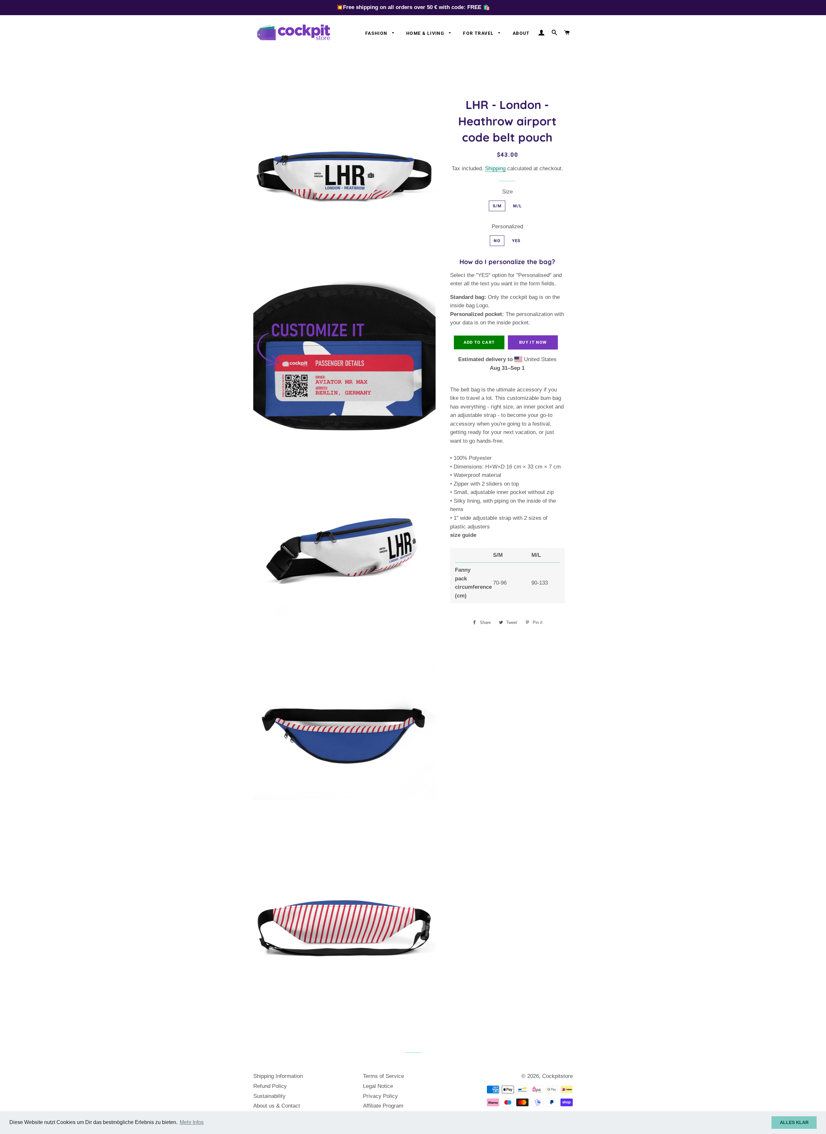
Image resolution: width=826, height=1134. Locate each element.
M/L (517, 205)
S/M (497, 205)
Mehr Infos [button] (192, 1122)
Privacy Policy (380, 1096)
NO (497, 240)
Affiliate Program (383, 1106)
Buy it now (533, 342)
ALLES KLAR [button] (794, 1122)
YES (516, 240)
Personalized (507, 226)
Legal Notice (378, 1086)
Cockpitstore (557, 1076)
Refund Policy (270, 1086)
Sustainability (269, 1096)
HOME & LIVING (426, 33)
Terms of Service (383, 1076)
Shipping (495, 168)
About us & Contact (276, 1106)
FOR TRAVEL (479, 33)
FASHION (377, 33)
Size (507, 192)
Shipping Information (278, 1076)
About (521, 33)
